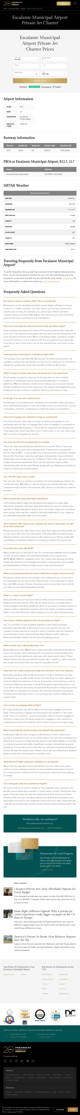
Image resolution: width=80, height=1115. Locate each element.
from (16, 65)
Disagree (60, 1110)
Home (5, 9)
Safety (61, 1092)
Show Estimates (40, 80)
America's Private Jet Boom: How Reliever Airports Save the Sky (45, 938)
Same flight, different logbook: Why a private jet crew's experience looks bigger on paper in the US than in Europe (44, 914)
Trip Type (17, 57)
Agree (72, 1110)
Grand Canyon (9, 974)
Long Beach (63, 979)
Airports (23, 9)
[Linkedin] (22, 1060)
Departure (18, 72)
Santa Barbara (64, 994)
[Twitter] (10, 1060)
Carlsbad (45, 994)
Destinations (29, 1092)
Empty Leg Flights (54, 1077)
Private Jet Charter (14, 9)
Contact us (68, 278)
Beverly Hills (63, 974)
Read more (48, 870)
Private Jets (18, 1092)
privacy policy (12, 1112)
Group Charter (57, 1075)
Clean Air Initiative (11, 1095)
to (44, 65)
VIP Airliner (31, 1077)
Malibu (44, 989)
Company (9, 1092)
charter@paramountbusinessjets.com (30, 828)
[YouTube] (27, 1060)
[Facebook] (5, 1060)
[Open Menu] (75, 3)
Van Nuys (45, 984)
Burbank (62, 984)
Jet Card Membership (13, 1075)
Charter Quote (45, 1037)
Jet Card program (51, 281)
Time (43, 72)
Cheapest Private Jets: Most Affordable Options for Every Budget (45, 890)
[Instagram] (16, 1060)
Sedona (23, 974)
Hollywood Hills (47, 979)
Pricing (68, 1092)
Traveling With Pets (19, 1077)
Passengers (46, 58)
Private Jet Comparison (43, 1092)
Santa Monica (46, 974)
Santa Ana (62, 989)
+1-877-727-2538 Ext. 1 (55, 828)
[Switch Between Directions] (40, 66)
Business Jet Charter (43, 1075)
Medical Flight (41, 1077)
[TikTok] (33, 1060)
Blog (54, 1092)
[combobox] (26, 67)
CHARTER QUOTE (63, 3)
